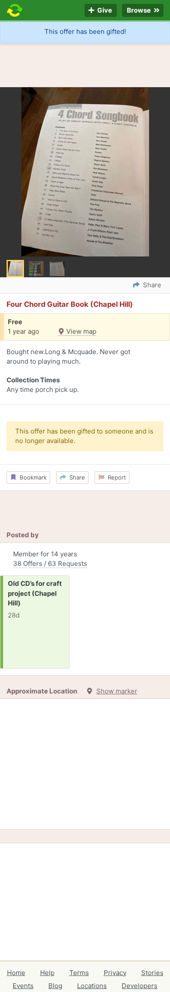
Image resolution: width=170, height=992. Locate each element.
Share (75, 477)
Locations (92, 986)
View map (80, 331)
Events (23, 986)
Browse (139, 11)
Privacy (115, 973)
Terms (79, 973)
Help (47, 973)
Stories (152, 973)
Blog (55, 986)
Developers (139, 986)
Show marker (116, 691)
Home (16, 973)
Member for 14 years (50, 559)
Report (115, 477)
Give (104, 11)
